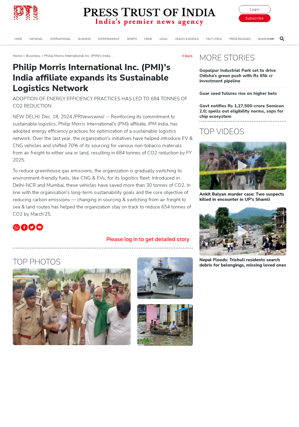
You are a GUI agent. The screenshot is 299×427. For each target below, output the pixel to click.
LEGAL (164, 39)
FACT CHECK (214, 39)
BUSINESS (84, 39)
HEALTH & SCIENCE (187, 39)
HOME (18, 39)
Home (17, 55)
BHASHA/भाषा (266, 39)
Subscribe (254, 18)
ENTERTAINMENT (109, 39)
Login (255, 9)
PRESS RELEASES (240, 39)
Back (189, 56)
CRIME (148, 39)
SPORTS (132, 39)
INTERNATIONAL (60, 39)
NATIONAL (36, 39)
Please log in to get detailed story (148, 239)
